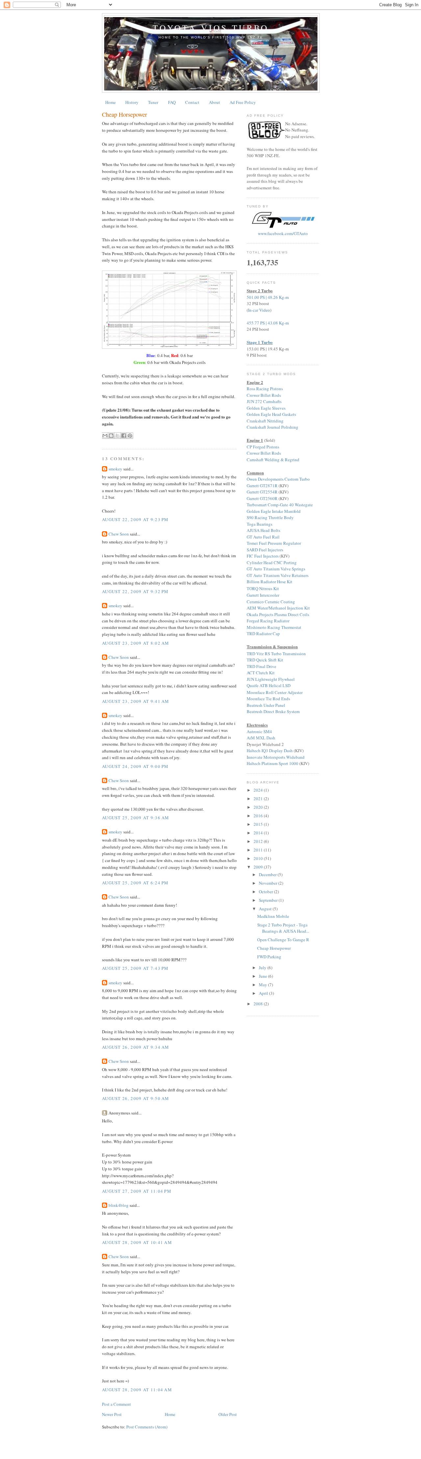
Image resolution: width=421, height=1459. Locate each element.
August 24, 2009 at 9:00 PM (135, 766)
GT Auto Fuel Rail (263, 537)
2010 (259, 858)
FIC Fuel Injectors (263, 556)
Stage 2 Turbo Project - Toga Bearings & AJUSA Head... (283, 928)
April (264, 993)
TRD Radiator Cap (263, 633)
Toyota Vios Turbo (211, 27)
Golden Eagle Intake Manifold (274, 511)
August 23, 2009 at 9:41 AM (135, 701)
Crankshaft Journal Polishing (272, 427)
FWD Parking (269, 957)
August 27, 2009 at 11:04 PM (136, 1191)
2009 (259, 867)
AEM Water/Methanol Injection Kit (278, 608)
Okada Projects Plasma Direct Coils (278, 614)
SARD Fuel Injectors (265, 550)
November (268, 883)
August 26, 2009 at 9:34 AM (135, 1047)
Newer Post (112, 1414)
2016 (259, 816)
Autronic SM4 (259, 731)
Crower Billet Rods (264, 395)
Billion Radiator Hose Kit (269, 582)
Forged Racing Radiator (268, 621)
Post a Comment (116, 1404)
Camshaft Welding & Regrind (273, 460)
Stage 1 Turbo (260, 342)
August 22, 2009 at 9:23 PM (135, 519)
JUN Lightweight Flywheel (271, 679)
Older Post (227, 1414)
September (269, 900)
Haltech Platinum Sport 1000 (272, 763)
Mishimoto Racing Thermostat (274, 627)
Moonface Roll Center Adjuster (275, 692)
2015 (259, 824)
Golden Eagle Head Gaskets (271, 414)
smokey (115, 469)
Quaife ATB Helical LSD (268, 685)
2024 (259, 790)
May (263, 985)
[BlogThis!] (111, 435)
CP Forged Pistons (263, 447)
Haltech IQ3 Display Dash (270, 750)
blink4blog (119, 1205)
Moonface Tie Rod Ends (268, 699)
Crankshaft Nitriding (265, 421)
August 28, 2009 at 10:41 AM (137, 1242)
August (266, 909)
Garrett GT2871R (262, 486)
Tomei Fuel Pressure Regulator (274, 543)
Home (110, 102)
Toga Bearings (259, 524)
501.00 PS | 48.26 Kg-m (268, 297)
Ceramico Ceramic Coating (271, 602)
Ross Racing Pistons (265, 389)
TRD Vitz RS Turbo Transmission (276, 654)
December (268, 874)
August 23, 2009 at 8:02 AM (135, 643)
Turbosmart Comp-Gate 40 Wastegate (280, 505)
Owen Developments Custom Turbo (278, 479)
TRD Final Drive (261, 666)
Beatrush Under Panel (266, 705)
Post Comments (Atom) (146, 1427)
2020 (259, 807)
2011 (259, 850)
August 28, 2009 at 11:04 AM (137, 1390)
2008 (259, 1004)
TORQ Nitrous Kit (263, 588)
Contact (192, 102)
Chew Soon (119, 534)
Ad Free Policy (243, 102)
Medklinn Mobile (273, 916)
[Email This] (105, 435)
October (266, 892)
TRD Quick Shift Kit (265, 660)
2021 (259, 798)
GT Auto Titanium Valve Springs (276, 569)
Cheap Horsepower (124, 114)
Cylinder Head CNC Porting (272, 562)
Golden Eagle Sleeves (266, 408)
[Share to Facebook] (123, 435)
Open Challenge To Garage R (283, 940)
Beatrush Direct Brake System (273, 711)
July (263, 967)
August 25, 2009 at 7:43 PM (135, 968)
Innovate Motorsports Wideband (276, 757)
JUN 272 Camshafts (264, 401)
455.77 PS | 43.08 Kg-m (268, 323)
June (263, 976)
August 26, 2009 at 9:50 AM (135, 1098)
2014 (259, 833)
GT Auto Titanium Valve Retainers (278, 575)
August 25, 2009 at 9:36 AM (135, 818)
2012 (259, 841)
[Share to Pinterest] (130, 435)
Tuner (153, 102)
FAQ (172, 102)
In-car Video (259, 310)
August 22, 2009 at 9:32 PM (135, 591)
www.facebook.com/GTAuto (283, 233)
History (131, 102)
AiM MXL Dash (261, 738)
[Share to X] (117, 435)
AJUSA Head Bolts (263, 530)
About (214, 102)
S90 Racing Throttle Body (270, 517)
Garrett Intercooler (263, 595)
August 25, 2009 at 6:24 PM (135, 883)
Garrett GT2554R (262, 492)
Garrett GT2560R (262, 498)
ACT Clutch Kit (261, 673)
